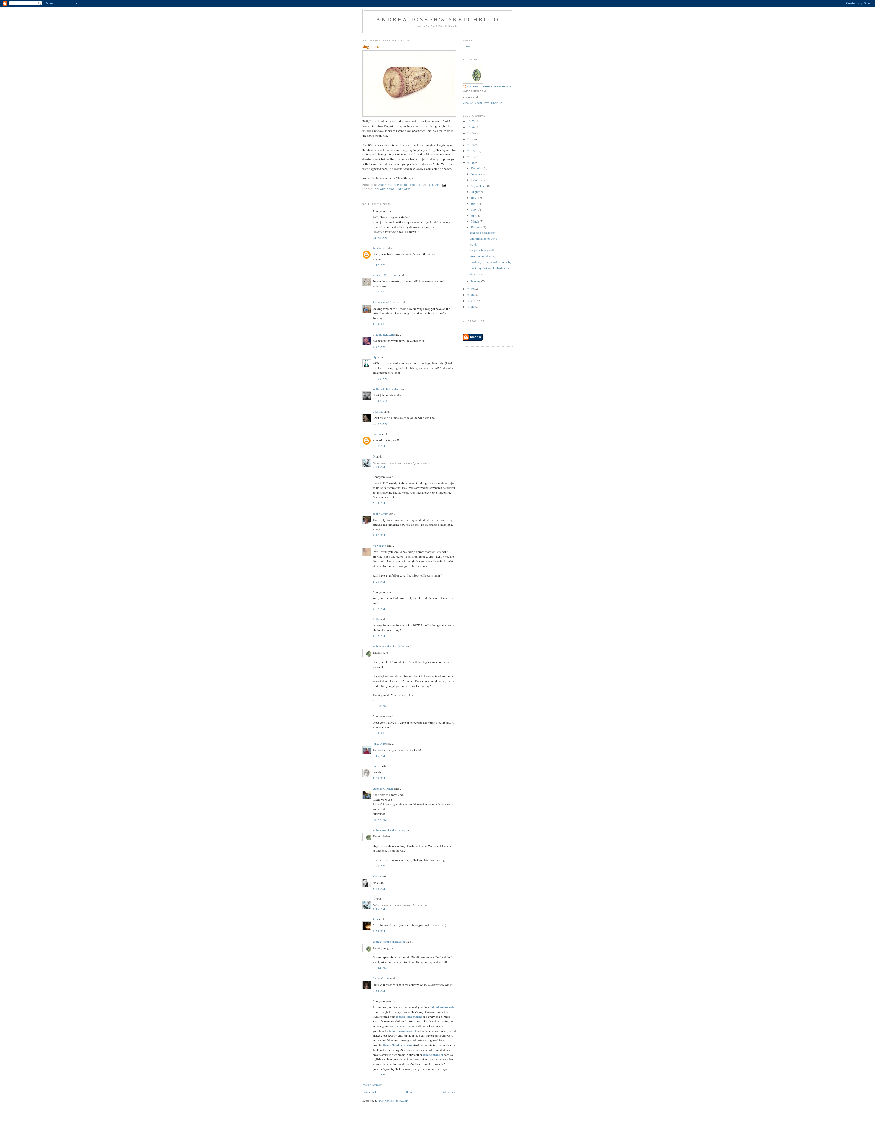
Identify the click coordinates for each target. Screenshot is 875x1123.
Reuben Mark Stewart (386, 302)
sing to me (476, 274)
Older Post (449, 1092)
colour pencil (385, 189)
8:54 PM (379, 931)
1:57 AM (379, 292)
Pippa (376, 357)
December (477, 168)
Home (409, 1092)
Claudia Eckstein (383, 334)
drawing (404, 189)
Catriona (378, 411)
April (474, 215)
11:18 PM (380, 706)
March (475, 221)
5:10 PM (379, 909)
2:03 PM (379, 503)
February (477, 227)
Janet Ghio (379, 743)
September (478, 186)
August (476, 192)
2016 (470, 127)
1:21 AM (379, 1075)
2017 (470, 121)
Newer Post (369, 1092)
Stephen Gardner (383, 789)
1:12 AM (379, 265)
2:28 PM (379, 582)
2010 (470, 163)
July (474, 198)
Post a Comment (372, 1085)
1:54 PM (379, 990)
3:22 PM (379, 609)
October (476, 180)
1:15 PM (379, 756)
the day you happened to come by (490, 262)
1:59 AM (379, 733)
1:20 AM (379, 866)
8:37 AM (379, 346)
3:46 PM (379, 888)
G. (374, 456)
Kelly (376, 619)
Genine (377, 434)
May (474, 209)
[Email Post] (444, 185)
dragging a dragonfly (483, 232)
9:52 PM (379, 636)
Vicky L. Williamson (385, 275)
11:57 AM (380, 424)
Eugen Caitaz (381, 978)
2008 (470, 295)
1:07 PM (379, 446)
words (473, 244)
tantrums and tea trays (483, 238)
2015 (470, 133)
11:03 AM (380, 379)
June (474, 204)
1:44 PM (379, 466)
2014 (470, 139)
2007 (470, 301)
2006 (470, 307)
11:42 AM (380, 401)
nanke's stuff (380, 514)
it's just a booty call (482, 250)
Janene (377, 766)
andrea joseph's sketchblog (437, 19)
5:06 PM (379, 778)
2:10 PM (379, 535)
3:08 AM (379, 324)
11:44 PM (380, 968)
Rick (375, 919)
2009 (470, 289)
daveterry (378, 248)
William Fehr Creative (386, 389)
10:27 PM (380, 820)
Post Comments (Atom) (393, 1100)
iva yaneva (379, 545)
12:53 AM (380, 237)
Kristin (377, 876)
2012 (470, 151)
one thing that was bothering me (490, 268)
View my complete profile (482, 103)
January (476, 281)
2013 (470, 145)
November (477, 174)
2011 (470, 157)
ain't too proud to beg (483, 256)
